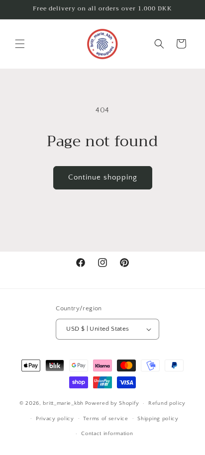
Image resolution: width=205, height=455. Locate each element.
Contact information (107, 434)
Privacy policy (55, 419)
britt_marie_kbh (63, 403)
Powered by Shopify (112, 403)
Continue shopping (102, 177)
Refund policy (167, 403)
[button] (20, 44)
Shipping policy (158, 419)
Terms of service (105, 419)
